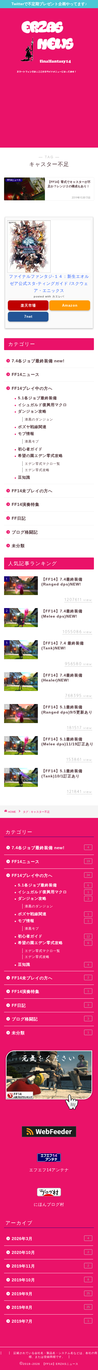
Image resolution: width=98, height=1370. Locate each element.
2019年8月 (51, 1307)
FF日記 (19, 518)
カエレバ (58, 296)
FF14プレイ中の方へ (32, 388)
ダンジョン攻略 (32, 411)
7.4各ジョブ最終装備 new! (38, 361)
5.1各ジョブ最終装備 (37, 398)
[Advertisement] (49, 111)
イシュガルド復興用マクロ (42, 405)
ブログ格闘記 (25, 532)
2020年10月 (50, 1252)
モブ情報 (26, 434)
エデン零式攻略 (37, 470)
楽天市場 (28, 305)
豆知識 (24, 477)
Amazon (70, 305)
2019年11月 (50, 1266)
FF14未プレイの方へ (32, 490)
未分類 (18, 545)
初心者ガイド (30, 449)
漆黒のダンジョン (39, 419)
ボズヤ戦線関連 (32, 427)
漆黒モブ (32, 441)
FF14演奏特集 (25, 504)
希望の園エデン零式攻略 (40, 456)
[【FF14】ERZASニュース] (49, 72)
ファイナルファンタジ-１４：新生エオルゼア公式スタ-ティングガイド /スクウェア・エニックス (49, 283)
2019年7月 (50, 1321)
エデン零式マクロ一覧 (42, 464)
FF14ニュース (25, 374)
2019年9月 (51, 1293)
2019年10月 (50, 1280)
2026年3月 (50, 1238)
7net (28, 317)
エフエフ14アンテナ (49, 1169)
